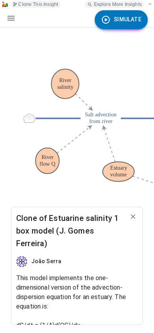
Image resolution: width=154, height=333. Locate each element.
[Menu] (11, 18)
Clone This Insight (38, 4)
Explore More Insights (118, 4)
